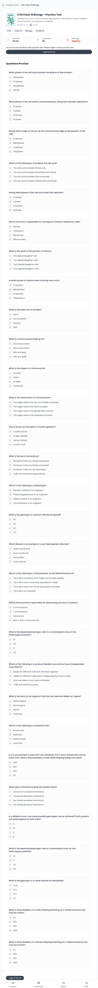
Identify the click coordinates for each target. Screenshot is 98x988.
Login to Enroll (49, 52)
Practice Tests (12, 5)
